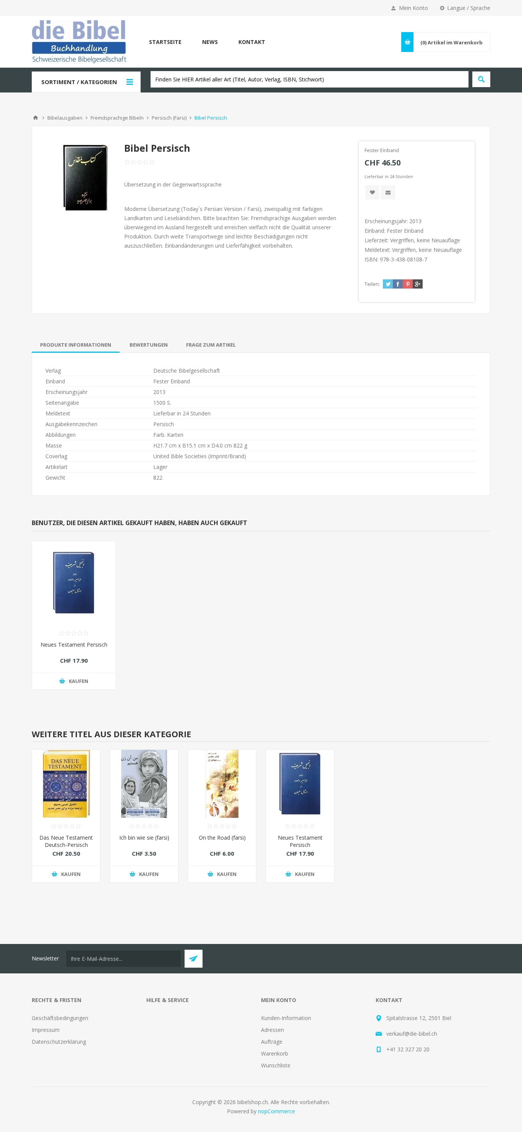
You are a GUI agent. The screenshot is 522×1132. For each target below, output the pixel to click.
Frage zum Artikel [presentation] (211, 344)
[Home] (35, 118)
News (210, 41)
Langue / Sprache (468, 7)
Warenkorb (274, 1053)
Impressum (46, 1029)
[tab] (76, 345)
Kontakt (251, 41)
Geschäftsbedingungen (60, 1018)
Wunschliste (275, 1065)
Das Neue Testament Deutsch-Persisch (66, 841)
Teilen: (372, 284)
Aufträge (271, 1041)
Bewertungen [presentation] (149, 344)
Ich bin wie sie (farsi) (144, 837)
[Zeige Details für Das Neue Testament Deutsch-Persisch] (66, 784)
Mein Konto (413, 7)
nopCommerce (276, 1111)
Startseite (165, 41)
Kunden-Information (286, 1018)
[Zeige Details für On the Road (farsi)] (222, 784)
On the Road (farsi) (222, 837)
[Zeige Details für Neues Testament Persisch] (74, 583)
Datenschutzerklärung (59, 1041)
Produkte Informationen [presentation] (75, 344)
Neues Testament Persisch (74, 644)
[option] (66, 821)
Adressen (272, 1029)
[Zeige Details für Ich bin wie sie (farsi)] (144, 784)
